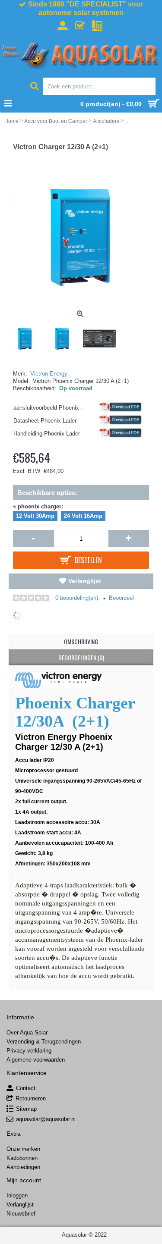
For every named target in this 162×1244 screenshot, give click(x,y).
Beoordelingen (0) (81, 657)
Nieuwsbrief (20, 1213)
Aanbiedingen (23, 1167)
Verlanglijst (84, 580)
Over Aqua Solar (27, 1032)
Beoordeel (121, 598)
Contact (25, 1088)
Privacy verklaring (28, 1050)
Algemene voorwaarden (35, 1059)
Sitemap (26, 1109)
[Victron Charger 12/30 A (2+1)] (27, 336)
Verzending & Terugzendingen (43, 1041)
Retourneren (31, 1098)
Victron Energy (48, 373)
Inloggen (17, 1195)
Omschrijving (81, 641)
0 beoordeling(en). (77, 598)
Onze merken (23, 1149)
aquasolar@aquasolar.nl (46, 1119)
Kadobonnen (22, 1158)
